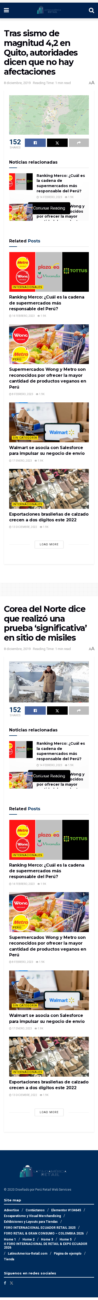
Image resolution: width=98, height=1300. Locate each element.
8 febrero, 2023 (22, 394)
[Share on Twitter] (57, 143)
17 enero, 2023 (21, 460)
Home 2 (28, 1239)
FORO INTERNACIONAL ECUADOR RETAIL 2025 (40, 1228)
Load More (49, 544)
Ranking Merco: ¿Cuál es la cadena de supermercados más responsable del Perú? (61, 183)
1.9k (70, 197)
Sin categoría (25, 437)
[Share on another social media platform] (79, 143)
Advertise (11, 1210)
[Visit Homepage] (49, 10)
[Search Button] (91, 10)
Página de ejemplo (68, 1253)
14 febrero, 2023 (50, 197)
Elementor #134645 (66, 1210)
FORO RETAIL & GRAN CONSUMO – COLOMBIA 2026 (44, 1233)
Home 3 (47, 1239)
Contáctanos (35, 1210)
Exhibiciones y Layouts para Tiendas (31, 1222)
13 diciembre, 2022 (24, 527)
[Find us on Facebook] (5, 1283)
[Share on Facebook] (35, 143)
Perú (17, 359)
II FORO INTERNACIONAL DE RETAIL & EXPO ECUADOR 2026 (45, 1245)
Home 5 (66, 1239)
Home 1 (10, 1239)
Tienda (9, 1259)
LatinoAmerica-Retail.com (27, 1253)
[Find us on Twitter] (11, 1283)
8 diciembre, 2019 (17, 83)
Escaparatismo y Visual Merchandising (32, 1216)
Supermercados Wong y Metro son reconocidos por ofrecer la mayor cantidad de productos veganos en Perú (60, 216)
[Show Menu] (6, 10)
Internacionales (27, 287)
